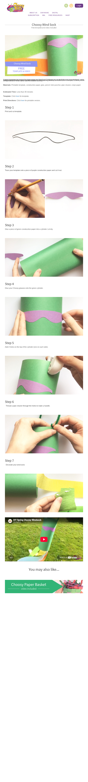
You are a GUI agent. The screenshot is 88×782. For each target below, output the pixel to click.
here (17, 96)
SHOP (67, 15)
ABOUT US (33, 13)
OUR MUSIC (44, 13)
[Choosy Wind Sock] (44, 55)
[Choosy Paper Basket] (44, 586)
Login (79, 6)
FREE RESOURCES (55, 15)
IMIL (43, 15)
